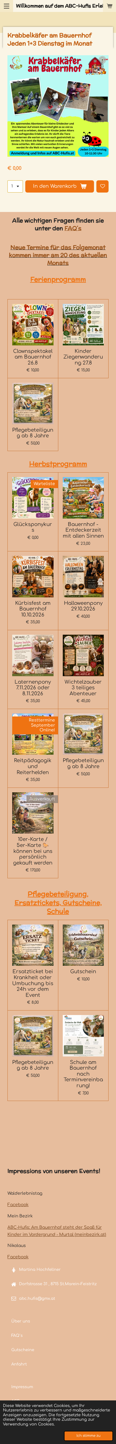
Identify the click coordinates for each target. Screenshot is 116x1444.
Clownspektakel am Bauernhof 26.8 (33, 357)
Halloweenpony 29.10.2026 (83, 606)
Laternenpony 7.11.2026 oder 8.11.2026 (33, 687)
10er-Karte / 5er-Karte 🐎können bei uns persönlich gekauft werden (32, 850)
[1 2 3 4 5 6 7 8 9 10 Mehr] (15, 186)
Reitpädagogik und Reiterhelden (32, 766)
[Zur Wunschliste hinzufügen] (102, 186)
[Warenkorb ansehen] (109, 6)
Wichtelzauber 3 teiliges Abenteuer (83, 687)
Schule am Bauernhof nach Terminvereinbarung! (83, 1073)
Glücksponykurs (32, 527)
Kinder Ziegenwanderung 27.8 (83, 357)
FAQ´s (73, 228)
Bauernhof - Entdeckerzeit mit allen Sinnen (83, 530)
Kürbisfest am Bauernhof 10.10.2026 (33, 609)
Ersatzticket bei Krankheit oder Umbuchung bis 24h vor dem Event (32, 983)
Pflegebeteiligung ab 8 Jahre (32, 433)
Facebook (18, 1204)
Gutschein (83, 971)
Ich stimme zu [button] (88, 1436)
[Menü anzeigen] (6, 6)
